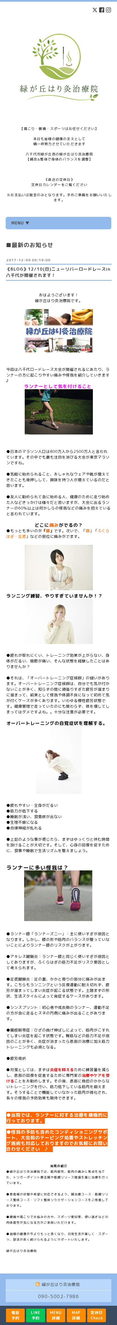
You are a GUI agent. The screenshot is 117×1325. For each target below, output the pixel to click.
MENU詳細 (56, 1315)
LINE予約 (35, 1315)
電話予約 (15, 1315)
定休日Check (97, 1315)
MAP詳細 (76, 1315)
